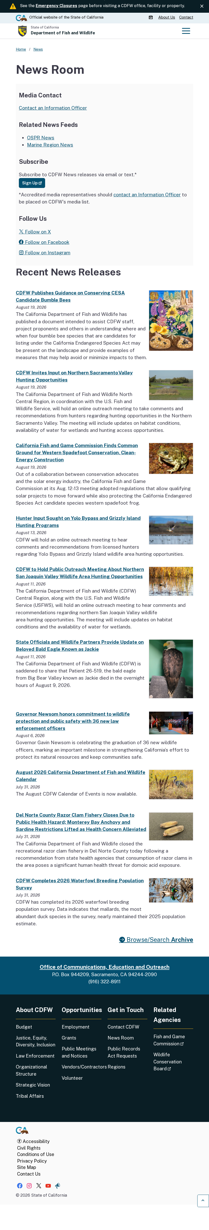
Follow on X (37, 232)
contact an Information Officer (147, 194)
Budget (24, 1027)
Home (21, 49)
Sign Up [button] (33, 182)
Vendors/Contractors (81, 1067)
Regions (116, 1067)
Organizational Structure (31, 1070)
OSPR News (40, 137)
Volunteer (72, 1078)
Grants (69, 1038)
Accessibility (36, 1141)
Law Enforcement (35, 1056)
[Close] (201, 6)
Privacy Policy (32, 1161)
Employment (75, 1027)
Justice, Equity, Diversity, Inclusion (35, 1041)
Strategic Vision (33, 1085)
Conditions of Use (35, 1154)
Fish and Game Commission (173, 1040)
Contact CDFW (123, 1027)
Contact (186, 17)
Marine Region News (50, 145)
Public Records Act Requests (124, 1052)
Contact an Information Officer (53, 108)
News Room (121, 1038)
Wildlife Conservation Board (173, 1061)
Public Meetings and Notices (79, 1052)
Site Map (26, 1167)
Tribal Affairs (30, 1096)
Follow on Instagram (47, 252)
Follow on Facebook (46, 242)
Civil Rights (29, 1148)
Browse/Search (159, 939)
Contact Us (29, 1174)
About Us (166, 17)
